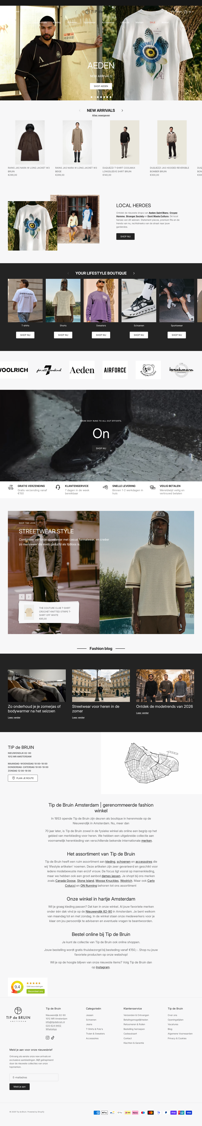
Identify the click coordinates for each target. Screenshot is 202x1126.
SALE (152, 22)
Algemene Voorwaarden (180, 1033)
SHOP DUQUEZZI (101, 86)
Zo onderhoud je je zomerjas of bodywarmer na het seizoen (34, 708)
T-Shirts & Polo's (94, 1029)
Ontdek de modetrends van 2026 (164, 706)
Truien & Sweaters (95, 1033)
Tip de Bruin (21, 1112)
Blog (170, 1029)
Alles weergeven (101, 115)
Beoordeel (35, 991)
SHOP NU (125, 236)
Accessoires (108, 22)
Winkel (165, 22)
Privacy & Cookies (177, 1038)
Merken (139, 22)
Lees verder (14, 717)
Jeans (89, 1024)
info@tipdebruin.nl (55, 1022)
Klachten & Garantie (134, 1043)
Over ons (172, 1015)
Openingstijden (175, 1019)
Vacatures (173, 1024)
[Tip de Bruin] (101, 12)
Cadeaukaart (130, 1033)
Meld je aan (20, 1086)
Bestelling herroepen (134, 1029)
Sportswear (89, 22)
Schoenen (72, 22)
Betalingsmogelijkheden (136, 1019)
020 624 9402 (53, 1025)
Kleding (57, 22)
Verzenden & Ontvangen (136, 1015)
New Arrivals (40, 22)
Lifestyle (125, 22)
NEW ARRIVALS (101, 110)
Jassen (89, 1015)
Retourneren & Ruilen (134, 1024)
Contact (128, 1038)
